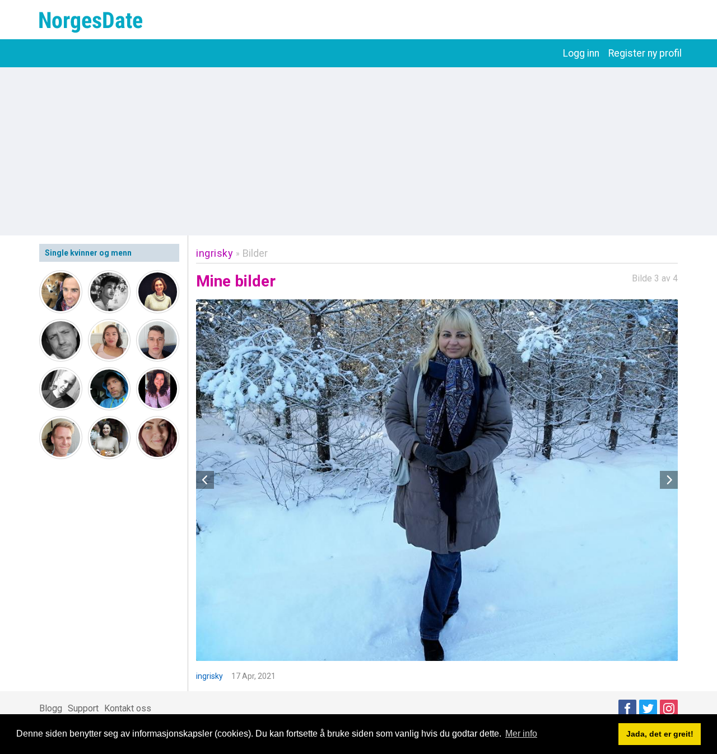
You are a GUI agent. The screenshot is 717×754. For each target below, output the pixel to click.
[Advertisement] (358, 151)
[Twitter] (648, 709)
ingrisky (214, 253)
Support (83, 708)
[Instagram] (669, 709)
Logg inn (581, 53)
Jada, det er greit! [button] (659, 733)
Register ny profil (645, 53)
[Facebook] (627, 709)
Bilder (255, 253)
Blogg (50, 708)
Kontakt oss (127, 708)
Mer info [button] (521, 733)
